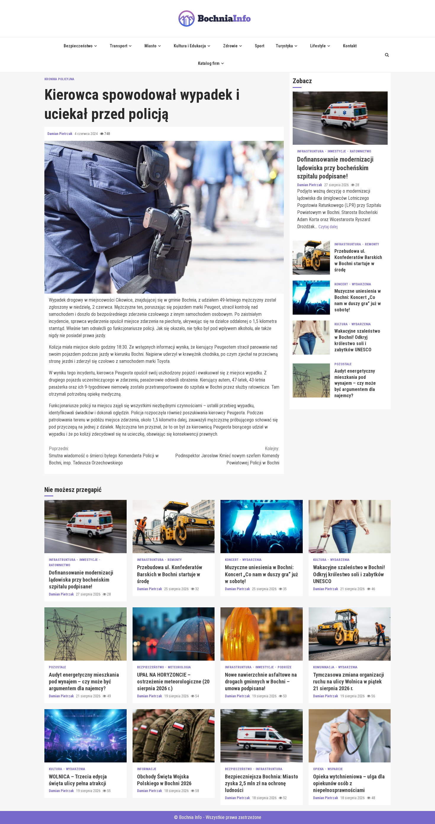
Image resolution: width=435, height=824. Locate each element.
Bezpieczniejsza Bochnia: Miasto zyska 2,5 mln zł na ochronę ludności (261, 735)
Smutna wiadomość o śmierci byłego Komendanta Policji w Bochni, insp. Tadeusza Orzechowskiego (104, 456)
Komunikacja (324, 667)
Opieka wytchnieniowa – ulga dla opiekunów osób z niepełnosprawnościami (350, 735)
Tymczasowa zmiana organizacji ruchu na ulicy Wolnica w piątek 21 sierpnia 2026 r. (350, 634)
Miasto (150, 46)
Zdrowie (230, 46)
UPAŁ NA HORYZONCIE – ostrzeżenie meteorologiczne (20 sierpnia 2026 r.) (174, 634)
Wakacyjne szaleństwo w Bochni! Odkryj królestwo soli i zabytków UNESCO (311, 337)
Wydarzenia (361, 284)
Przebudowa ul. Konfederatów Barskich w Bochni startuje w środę (311, 257)
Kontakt (350, 46)
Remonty (372, 244)
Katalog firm (209, 63)
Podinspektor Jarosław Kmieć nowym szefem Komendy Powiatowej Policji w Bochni (227, 456)
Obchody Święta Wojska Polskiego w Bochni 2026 (174, 735)
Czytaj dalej (328, 226)
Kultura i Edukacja (190, 46)
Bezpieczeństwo (78, 46)
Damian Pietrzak (60, 134)
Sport (259, 46)
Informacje (146, 769)
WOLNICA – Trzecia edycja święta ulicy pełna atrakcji (85, 735)
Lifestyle (318, 46)
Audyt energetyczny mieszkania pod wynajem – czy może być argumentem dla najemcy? (311, 380)
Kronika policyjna (59, 79)
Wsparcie (335, 769)
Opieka (319, 769)
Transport (118, 46)
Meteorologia (179, 667)
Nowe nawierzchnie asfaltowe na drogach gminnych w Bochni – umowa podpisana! (261, 634)
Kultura (341, 324)
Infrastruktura (311, 151)
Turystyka (284, 46)
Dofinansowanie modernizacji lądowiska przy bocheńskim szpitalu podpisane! (340, 118)
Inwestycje (337, 151)
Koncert (341, 284)
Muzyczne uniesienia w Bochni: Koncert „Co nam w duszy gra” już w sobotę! (311, 297)
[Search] (387, 54)
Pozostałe (343, 364)
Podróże (284, 667)
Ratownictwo (360, 151)
